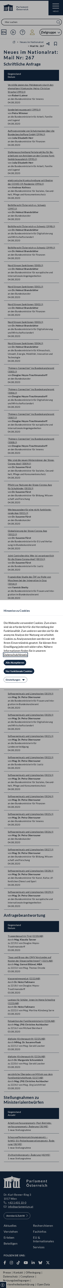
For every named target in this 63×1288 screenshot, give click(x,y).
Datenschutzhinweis (15, 654)
